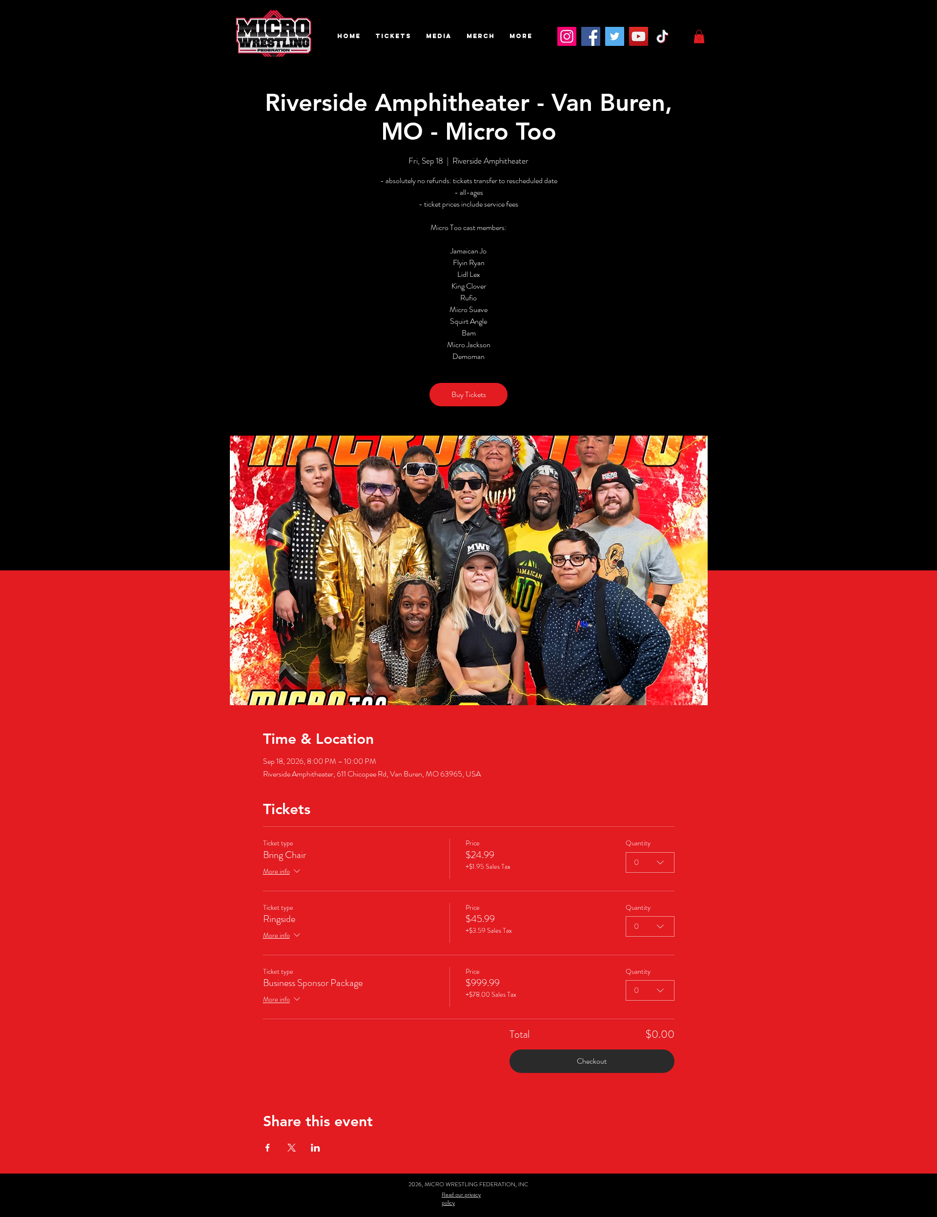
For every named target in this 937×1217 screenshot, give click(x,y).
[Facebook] (590, 36)
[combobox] (650, 862)
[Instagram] (566, 36)
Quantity (638, 843)
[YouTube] (638, 36)
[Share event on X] (291, 1148)
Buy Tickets (468, 394)
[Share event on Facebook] (267, 1148)
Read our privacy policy (461, 1198)
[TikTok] (662, 36)
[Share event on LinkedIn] (315, 1148)
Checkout (592, 1061)
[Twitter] (614, 36)
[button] (393, 36)
